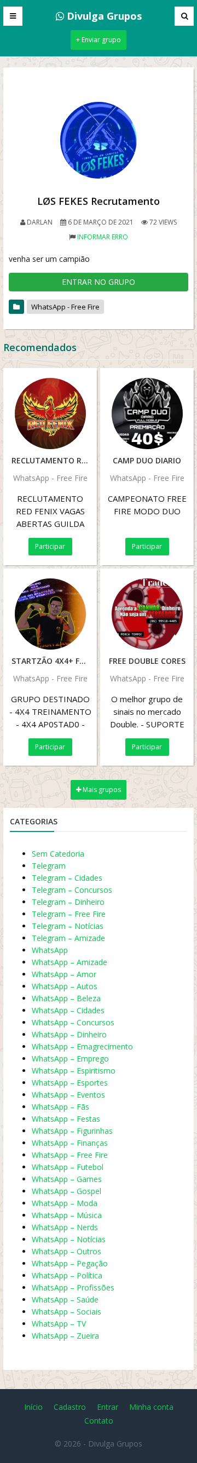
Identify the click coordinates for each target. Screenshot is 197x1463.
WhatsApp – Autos (64, 986)
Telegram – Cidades (67, 878)
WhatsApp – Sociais (66, 1311)
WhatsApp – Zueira (65, 1335)
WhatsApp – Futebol (67, 1167)
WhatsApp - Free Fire (65, 307)
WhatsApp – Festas (66, 1119)
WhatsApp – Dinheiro (69, 1034)
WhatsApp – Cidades (68, 1010)
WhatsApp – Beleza (66, 998)
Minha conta (151, 1407)
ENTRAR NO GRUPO (98, 282)
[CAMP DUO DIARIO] (147, 413)
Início (33, 1407)
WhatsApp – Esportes (70, 1082)
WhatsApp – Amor (64, 974)
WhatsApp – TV (59, 1323)
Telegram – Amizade (68, 938)
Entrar (107, 1407)
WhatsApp (50, 950)
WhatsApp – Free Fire (70, 1155)
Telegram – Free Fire (69, 914)
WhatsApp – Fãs (60, 1106)
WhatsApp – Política (67, 1275)
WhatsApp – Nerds (65, 1227)
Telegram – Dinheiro (68, 902)
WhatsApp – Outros (66, 1251)
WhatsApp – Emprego (70, 1058)
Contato (98, 1420)
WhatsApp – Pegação (70, 1263)
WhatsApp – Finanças (70, 1143)
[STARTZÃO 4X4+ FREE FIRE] (50, 614)
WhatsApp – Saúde (65, 1299)
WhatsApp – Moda (64, 1203)
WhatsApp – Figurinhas (72, 1131)
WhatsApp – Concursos (73, 1022)
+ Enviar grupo (98, 39)
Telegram (49, 865)
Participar (50, 546)
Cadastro (70, 1407)
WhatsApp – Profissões (73, 1287)
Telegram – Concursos (72, 890)
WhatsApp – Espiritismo (73, 1070)
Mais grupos (101, 789)
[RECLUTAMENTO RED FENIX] (50, 413)
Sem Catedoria (58, 853)
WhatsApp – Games (67, 1179)
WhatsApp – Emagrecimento (82, 1046)
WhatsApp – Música (67, 1215)
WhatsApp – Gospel (66, 1191)
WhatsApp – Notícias (69, 1239)
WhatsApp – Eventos (68, 1094)
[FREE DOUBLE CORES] (147, 614)
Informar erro (102, 237)
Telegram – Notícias (67, 926)
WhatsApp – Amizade (69, 962)
